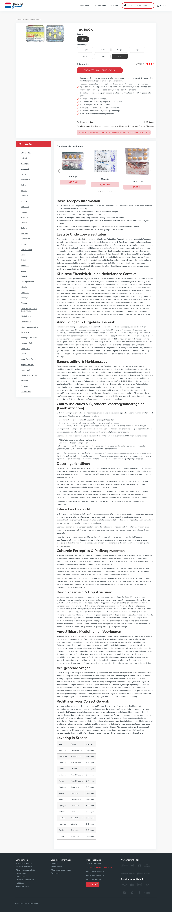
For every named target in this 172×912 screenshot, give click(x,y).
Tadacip (73, 176)
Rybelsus (25, 265)
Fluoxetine (25, 238)
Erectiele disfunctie (27, 19)
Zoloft (23, 260)
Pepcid (24, 276)
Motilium (25, 206)
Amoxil (24, 244)
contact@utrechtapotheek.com (99, 867)
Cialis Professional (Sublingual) (29, 309)
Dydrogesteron (27, 281)
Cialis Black (26, 316)
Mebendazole (26, 249)
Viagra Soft (25, 370)
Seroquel (25, 169)
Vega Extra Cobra (28, 359)
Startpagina (85, 5)
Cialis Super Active (29, 375)
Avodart (24, 217)
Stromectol (26, 153)
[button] (73, 182)
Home (18, 19)
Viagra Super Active (29, 327)
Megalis (105, 179)
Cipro (23, 174)
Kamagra (24, 298)
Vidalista (24, 287)
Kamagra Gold (27, 343)
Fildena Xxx (26, 391)
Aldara (24, 201)
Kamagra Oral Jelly (29, 337)
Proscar (24, 212)
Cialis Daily (26, 321)
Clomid (24, 222)
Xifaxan (24, 190)
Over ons (114, 5)
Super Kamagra (27, 364)
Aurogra (24, 386)
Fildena (24, 303)
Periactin (24, 233)
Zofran (23, 185)
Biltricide (25, 196)
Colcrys (24, 228)
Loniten (24, 255)
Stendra (24, 380)
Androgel (25, 163)
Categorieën (100, 5)
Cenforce (25, 292)
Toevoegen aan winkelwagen (99, 70)
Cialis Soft (25, 348)
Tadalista (25, 332)
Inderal (24, 158)
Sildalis (24, 354)
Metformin (25, 179)
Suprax (24, 271)
